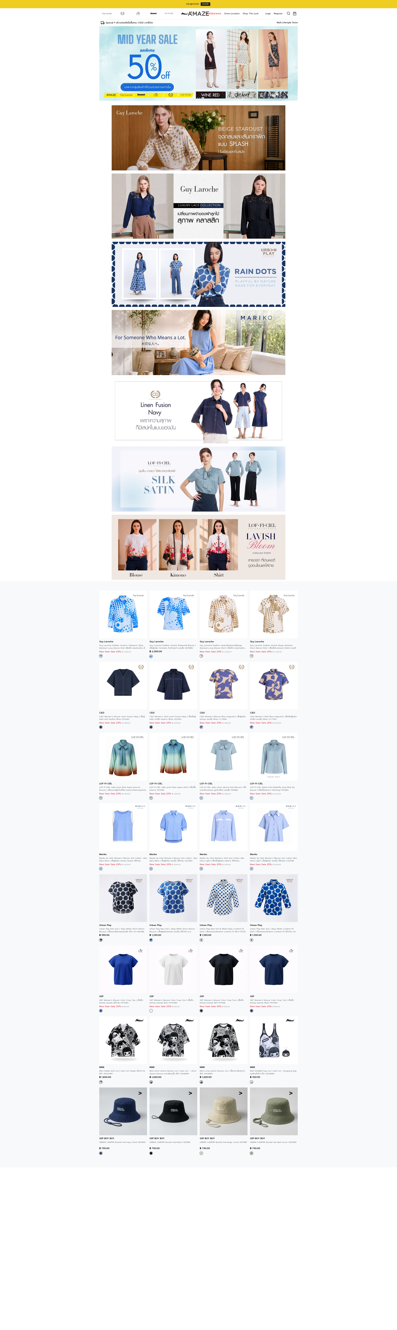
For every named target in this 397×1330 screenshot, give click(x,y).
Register (278, 13)
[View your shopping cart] (295, 14)
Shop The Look (251, 13)
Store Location (232, 13)
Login (268, 13)
